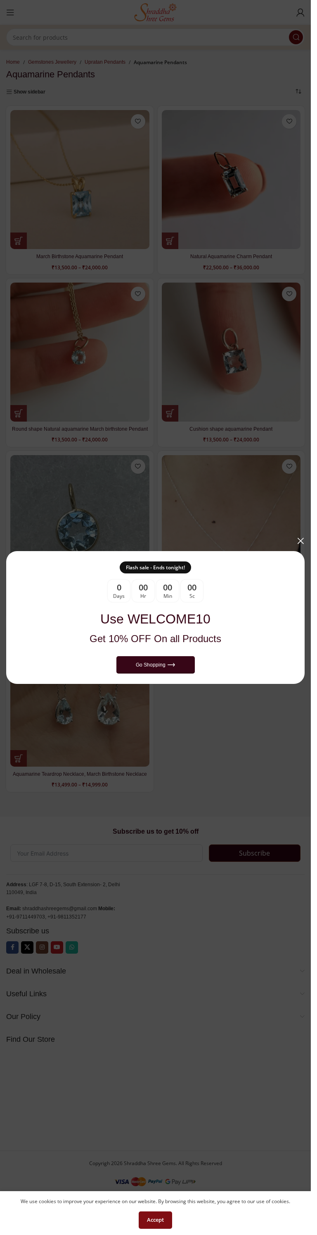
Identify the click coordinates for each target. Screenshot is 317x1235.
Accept (155, 1219)
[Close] (300, 540)
